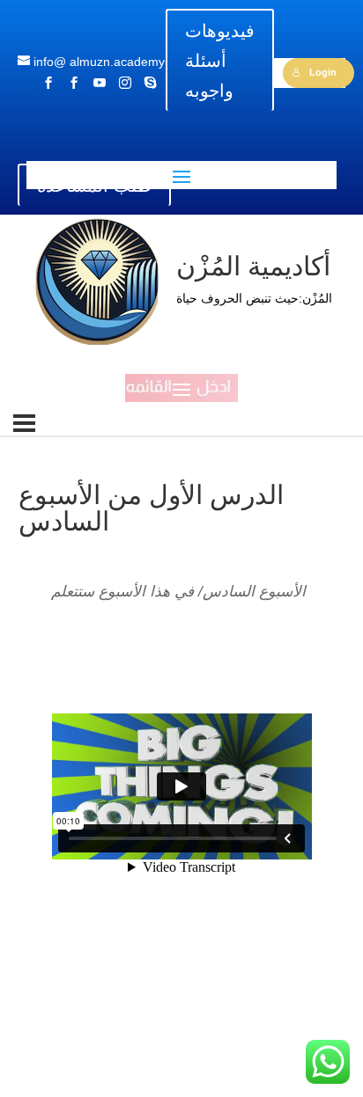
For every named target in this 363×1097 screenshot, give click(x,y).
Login (323, 72)
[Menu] (24, 423)
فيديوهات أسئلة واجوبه (220, 60)
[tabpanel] (181, 785)
